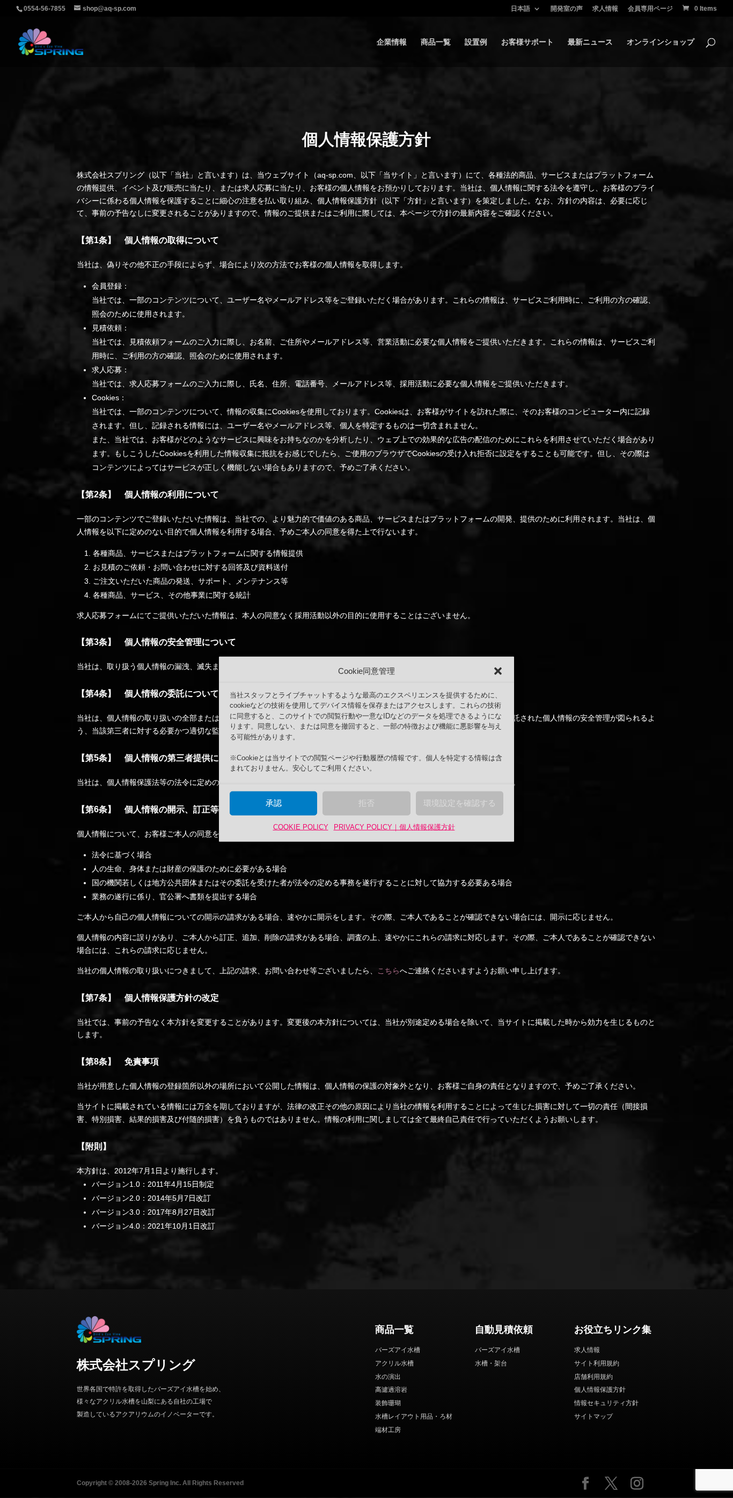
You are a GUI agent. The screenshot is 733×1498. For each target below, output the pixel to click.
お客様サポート (527, 42)
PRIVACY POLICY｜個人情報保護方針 (394, 827)
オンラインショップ (660, 42)
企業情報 (392, 42)
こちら (388, 970)
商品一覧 (436, 42)
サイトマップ (593, 1416)
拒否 (366, 802)
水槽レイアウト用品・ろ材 (413, 1416)
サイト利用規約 (596, 1363)
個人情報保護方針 (600, 1389)
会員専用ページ (650, 8)
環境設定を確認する (459, 802)
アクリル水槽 (394, 1363)
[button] (498, 671)
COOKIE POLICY (300, 827)
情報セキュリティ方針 (606, 1403)
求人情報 (605, 8)
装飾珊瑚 (388, 1403)
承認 (274, 802)
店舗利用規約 (593, 1376)
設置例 (476, 42)
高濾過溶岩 (391, 1389)
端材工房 (388, 1430)
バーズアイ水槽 (397, 1350)
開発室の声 (567, 8)
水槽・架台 (491, 1363)
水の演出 (388, 1376)
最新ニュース (590, 42)
